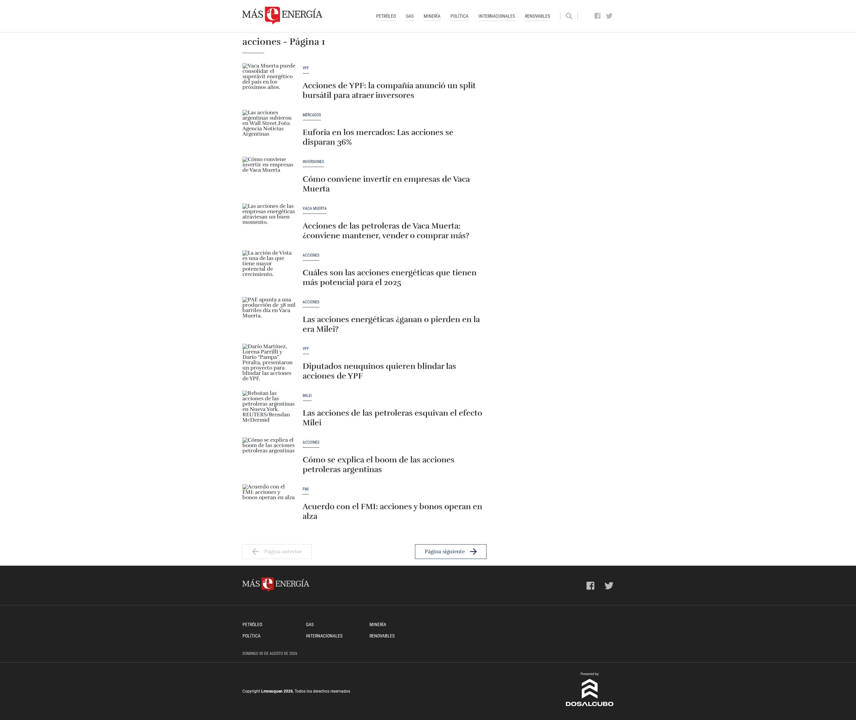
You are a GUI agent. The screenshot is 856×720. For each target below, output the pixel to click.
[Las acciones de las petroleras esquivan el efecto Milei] (269, 411)
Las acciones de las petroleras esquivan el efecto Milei (392, 418)
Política (459, 16)
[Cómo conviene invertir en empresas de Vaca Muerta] (269, 177)
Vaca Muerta (315, 208)
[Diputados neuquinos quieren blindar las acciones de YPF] (269, 364)
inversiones (313, 162)
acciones (311, 255)
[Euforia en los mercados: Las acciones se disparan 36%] (269, 130)
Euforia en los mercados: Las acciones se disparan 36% (378, 137)
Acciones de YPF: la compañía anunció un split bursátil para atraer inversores (389, 90)
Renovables (537, 16)
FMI (306, 489)
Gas (410, 16)
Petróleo (386, 16)
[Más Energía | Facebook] (598, 16)
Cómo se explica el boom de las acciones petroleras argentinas (378, 464)
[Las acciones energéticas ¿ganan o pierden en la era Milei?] (269, 317)
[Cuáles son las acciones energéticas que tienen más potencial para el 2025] (269, 270)
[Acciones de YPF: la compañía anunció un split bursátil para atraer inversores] (269, 83)
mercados (312, 115)
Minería (432, 16)
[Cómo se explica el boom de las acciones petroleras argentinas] (269, 457)
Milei (307, 396)
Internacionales (496, 16)
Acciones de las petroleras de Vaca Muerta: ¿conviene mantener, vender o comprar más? (386, 231)
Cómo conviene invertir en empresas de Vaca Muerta (386, 184)
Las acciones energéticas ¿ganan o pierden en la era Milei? (391, 324)
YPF (306, 68)
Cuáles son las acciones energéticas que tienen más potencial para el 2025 (389, 277)
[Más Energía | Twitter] (609, 16)
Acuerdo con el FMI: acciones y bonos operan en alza (392, 511)
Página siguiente (445, 551)
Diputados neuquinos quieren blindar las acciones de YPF (379, 371)
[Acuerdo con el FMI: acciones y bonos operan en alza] (269, 504)
